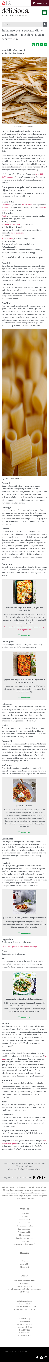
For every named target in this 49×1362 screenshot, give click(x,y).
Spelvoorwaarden (24, 1229)
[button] (40, 3)
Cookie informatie (24, 1220)
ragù (13, 224)
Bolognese (6, 224)
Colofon (24, 1261)
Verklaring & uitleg (24, 1232)
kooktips (21, 53)
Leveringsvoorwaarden (24, 1238)
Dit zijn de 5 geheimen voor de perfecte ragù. (19, 946)
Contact (24, 1217)
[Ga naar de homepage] (15, 10)
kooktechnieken (9, 53)
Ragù (4, 216)
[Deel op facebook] (37, 44)
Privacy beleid (24, 1223)
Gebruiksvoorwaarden (25, 1226)
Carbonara (6, 204)
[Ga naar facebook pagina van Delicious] (33, 1177)
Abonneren (24, 1258)
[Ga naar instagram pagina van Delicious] (43, 1177)
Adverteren (24, 1213)
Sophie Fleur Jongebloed (13, 50)
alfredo (19, 224)
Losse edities (24, 1264)
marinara (6, 207)
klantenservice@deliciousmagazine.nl (24, 1169)
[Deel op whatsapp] (45, 44)
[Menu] (44, 12)
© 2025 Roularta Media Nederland (15, 1351)
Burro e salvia (7, 238)
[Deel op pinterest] (33, 44)
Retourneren (24, 1241)
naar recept (26, 635)
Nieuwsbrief (24, 1267)
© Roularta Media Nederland (24, 1244)
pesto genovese (17, 232)
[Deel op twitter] (41, 44)
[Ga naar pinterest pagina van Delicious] (38, 1177)
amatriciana (27, 204)
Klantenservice (24, 1235)
